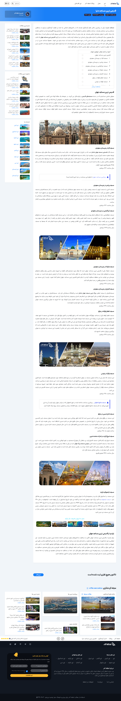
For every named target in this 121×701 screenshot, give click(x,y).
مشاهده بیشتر (96, 87)
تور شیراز (91, 658)
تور (105, 3)
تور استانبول (15, 132)
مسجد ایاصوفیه (106, 500)
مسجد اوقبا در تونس (101, 82)
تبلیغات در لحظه (88, 682)
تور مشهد (16, 144)
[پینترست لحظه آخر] (19, 644)
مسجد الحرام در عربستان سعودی (98, 74)
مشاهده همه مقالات (95, 588)
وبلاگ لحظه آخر (89, 3)
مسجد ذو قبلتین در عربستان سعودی (97, 66)
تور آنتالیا (16, 138)
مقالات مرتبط (87, 594)
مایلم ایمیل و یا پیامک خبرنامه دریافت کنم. (18, 671)
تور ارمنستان (15, 169)
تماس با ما (110, 682)
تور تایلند (70, 663)
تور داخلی (79, 658)
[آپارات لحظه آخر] (10, 644)
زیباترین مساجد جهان (99, 177)
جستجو (17, 3)
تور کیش (16, 125)
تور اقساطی (78, 3)
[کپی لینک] (62, 638)
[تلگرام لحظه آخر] (24, 644)
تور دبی (17, 163)
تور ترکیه (16, 157)
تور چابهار (103, 663)
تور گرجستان (15, 176)
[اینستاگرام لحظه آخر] (29, 644)
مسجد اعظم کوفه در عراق (100, 78)
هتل (99, 3)
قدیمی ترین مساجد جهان (102, 55)
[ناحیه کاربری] (7, 3)
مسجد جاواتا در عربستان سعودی (98, 70)
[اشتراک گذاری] (58, 638)
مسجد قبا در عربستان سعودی (99, 58)
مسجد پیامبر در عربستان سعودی (98, 62)
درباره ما (100, 682)
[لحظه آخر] (106, 644)
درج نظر (38, 575)
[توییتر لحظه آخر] (14, 644)
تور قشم (16, 150)
